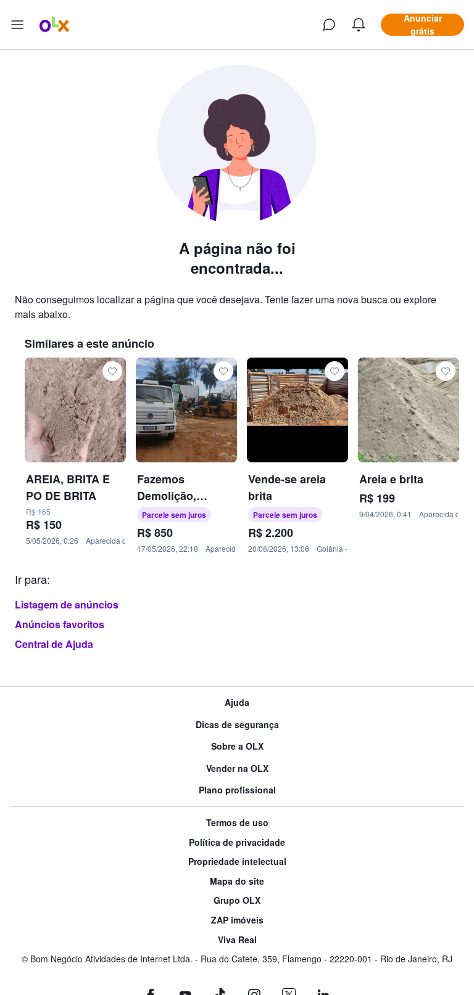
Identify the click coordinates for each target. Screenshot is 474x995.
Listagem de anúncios (66, 604)
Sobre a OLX (237, 746)
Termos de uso (237, 823)
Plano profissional (237, 790)
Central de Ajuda (54, 644)
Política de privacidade (237, 842)
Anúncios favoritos (59, 624)
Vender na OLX (237, 768)
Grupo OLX (237, 900)
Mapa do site (237, 881)
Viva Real (237, 940)
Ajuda (237, 702)
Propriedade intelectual (237, 861)
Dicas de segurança (237, 725)
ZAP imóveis (237, 920)
